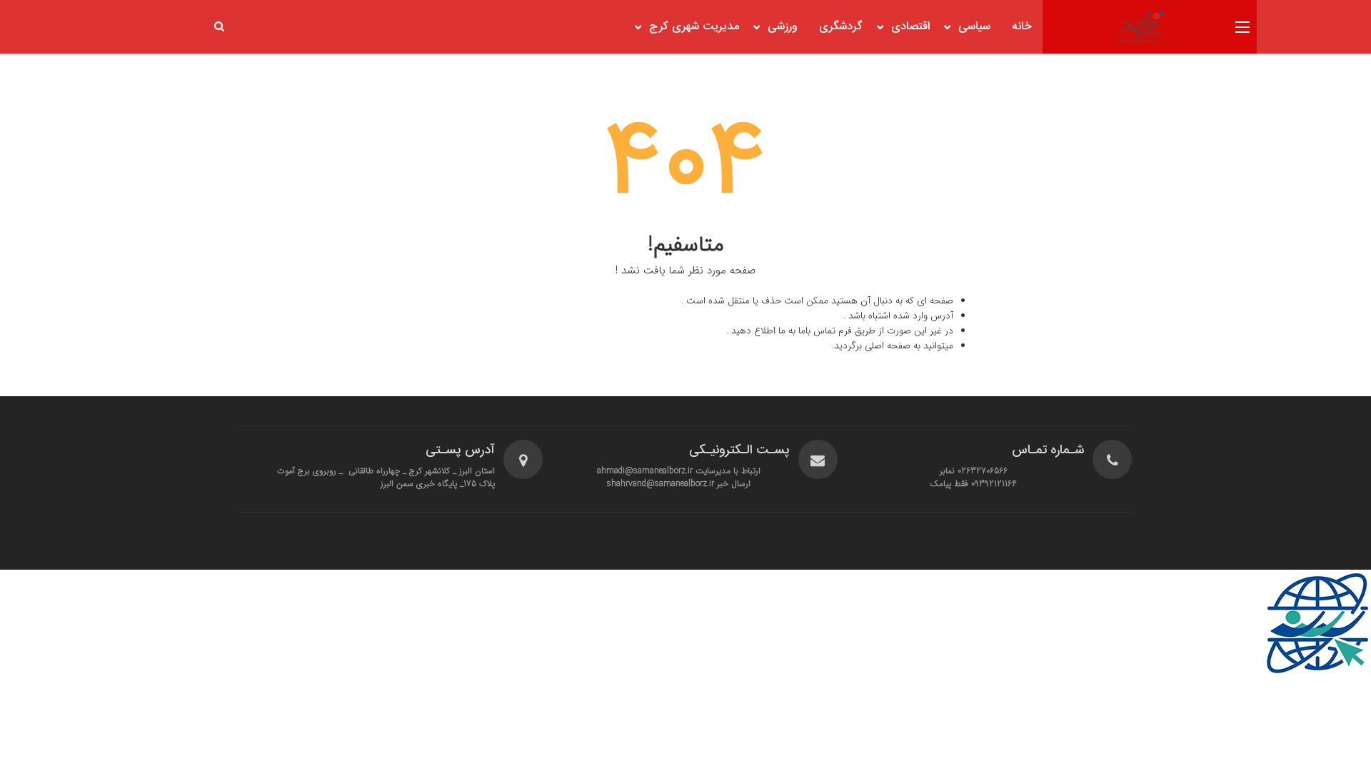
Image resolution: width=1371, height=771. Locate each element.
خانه (1022, 26)
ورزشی (783, 26)
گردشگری (841, 26)
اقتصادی (910, 26)
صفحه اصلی (887, 345)
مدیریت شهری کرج (694, 26)
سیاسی (974, 26)
